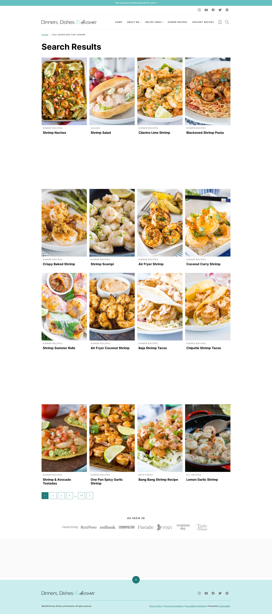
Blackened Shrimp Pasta (205, 133)
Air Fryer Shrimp (151, 264)
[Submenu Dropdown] (141, 22)
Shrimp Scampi (102, 264)
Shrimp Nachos (54, 133)
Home (118, 22)
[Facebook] (213, 9)
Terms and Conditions (173, 606)
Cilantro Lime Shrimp (154, 133)
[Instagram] (199, 9)
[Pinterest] (227, 9)
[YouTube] (206, 9)
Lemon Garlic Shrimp (202, 479)
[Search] (227, 22)
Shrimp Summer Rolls (59, 348)
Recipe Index (153, 22)
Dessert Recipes (203, 22)
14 (81, 495)
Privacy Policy (155, 606)
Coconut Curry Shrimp (203, 264)
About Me (133, 22)
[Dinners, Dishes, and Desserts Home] (70, 22)
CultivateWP (224, 606)
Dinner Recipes (177, 22)
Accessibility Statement (195, 606)
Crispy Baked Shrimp (59, 264)
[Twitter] (220, 9)
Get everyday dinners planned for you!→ (136, 2)
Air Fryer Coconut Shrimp (110, 348)
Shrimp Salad (101, 133)
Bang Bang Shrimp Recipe (158, 479)
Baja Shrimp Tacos (153, 348)
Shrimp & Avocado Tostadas (57, 481)
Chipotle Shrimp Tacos (203, 348)
